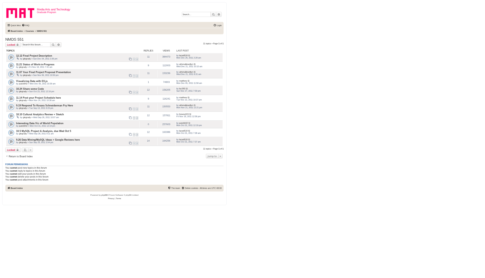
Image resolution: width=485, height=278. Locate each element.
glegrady (27, 59)
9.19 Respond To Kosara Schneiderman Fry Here (44, 105)
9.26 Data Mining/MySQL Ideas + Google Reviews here (48, 139)
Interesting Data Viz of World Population (39, 123)
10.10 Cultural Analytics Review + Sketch (40, 114)
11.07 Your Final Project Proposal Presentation (43, 72)
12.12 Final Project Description (34, 55)
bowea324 (184, 114)
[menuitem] (25, 25)
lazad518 (183, 55)
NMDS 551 (14, 39)
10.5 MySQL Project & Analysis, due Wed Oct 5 (43, 131)
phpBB (104, 195)
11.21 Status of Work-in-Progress (35, 64)
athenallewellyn (186, 64)
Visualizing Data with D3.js (32, 81)
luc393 (182, 88)
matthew (183, 81)
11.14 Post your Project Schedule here (38, 97)
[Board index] (21, 12)
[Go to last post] (189, 55)
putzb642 (23, 84)
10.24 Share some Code (30, 88)
